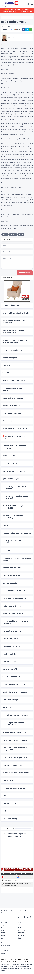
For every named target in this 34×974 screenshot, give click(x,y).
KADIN (3, 948)
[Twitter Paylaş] (27, 29)
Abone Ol (5, 29)
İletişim (3, 960)
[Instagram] (25, 917)
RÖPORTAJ (21, 930)
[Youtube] (28, 917)
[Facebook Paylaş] (23, 29)
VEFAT (3, 927)
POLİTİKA (4, 922)
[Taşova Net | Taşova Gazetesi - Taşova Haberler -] (10, 4)
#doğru (13, 234)
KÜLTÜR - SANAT (23, 925)
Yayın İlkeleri (18, 960)
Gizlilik (3, 962)
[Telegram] (30, 917)
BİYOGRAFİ (21, 933)
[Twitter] (19, 917)
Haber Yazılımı (5, 913)
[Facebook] (22, 917)
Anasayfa (5, 17)
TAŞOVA (3, 925)
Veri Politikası (26, 962)
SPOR (3, 930)
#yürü (21, 234)
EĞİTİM (3, 933)
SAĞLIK (3, 935)
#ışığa (5, 234)
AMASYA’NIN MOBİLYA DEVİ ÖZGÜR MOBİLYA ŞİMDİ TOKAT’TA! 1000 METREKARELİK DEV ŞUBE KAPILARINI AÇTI (17, 10)
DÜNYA (3, 938)
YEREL (20, 927)
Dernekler (4, 943)
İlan (19, 938)
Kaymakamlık (5, 945)
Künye (10, 960)
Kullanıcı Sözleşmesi (13, 962)
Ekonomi (21, 935)
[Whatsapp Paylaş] (30, 29)
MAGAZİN (4, 953)
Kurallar (26, 960)
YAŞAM (20, 922)
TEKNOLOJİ (4, 951)
